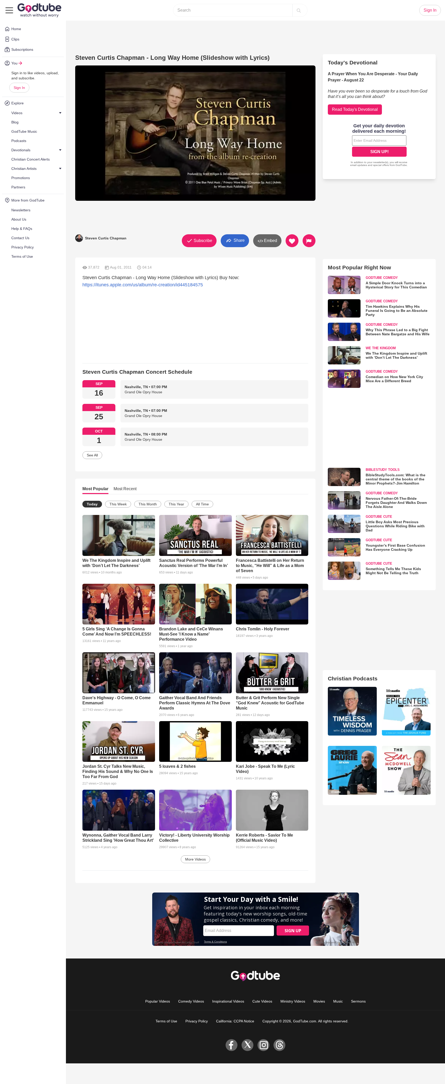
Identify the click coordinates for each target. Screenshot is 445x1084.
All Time (202, 504)
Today (92, 504)
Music (338, 1001)
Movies (319, 1001)
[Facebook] (231, 1045)
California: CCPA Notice (235, 1021)
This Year (176, 504)
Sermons (358, 1001)
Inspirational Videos (228, 1001)
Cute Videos (262, 1001)
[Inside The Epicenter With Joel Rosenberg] (406, 711)
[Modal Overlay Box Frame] (379, 145)
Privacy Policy (196, 1021)
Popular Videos (157, 1001)
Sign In (19, 88)
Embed (270, 240)
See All (92, 455)
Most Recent (125, 489)
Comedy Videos (191, 1001)
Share (239, 240)
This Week (118, 504)
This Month (148, 504)
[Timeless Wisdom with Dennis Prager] (352, 711)
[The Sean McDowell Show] (406, 770)
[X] (247, 1045)
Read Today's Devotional (355, 109)
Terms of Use (166, 1021)
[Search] (299, 10)
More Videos (195, 859)
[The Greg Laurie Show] (352, 770)
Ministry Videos (292, 1001)
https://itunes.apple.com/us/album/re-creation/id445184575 (142, 284)
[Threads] (279, 1045)
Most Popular (95, 489)
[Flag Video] (309, 240)
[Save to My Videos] (292, 240)
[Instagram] (263, 1045)
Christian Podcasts (353, 678)
